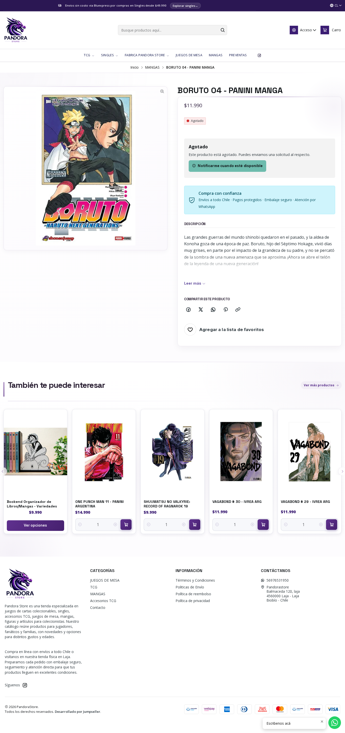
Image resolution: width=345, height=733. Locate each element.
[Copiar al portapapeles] (238, 310)
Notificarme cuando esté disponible (230, 166)
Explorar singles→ (185, 6)
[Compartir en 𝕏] (200, 310)
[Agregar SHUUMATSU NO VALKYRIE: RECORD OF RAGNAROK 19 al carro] (194, 524)
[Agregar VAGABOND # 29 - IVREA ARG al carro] (331, 524)
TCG (93, 587)
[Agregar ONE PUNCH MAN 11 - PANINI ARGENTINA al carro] (126, 524)
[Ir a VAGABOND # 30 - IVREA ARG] (241, 451)
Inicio (135, 67)
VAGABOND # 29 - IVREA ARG (305, 501)
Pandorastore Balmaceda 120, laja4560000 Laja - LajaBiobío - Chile (283, 594)
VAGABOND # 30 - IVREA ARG (237, 501)
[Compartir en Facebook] (188, 310)
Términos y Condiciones (195, 580)
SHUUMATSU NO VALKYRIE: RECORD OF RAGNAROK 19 (167, 503)
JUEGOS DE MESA (104, 580)
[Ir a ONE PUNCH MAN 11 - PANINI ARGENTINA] (104, 451)
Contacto (97, 607)
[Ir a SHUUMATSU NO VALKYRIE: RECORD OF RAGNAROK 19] (172, 451)
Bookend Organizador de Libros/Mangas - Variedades (32, 503)
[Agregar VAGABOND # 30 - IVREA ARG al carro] (263, 524)
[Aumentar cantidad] (115, 524)
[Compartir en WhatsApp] (213, 310)
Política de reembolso (193, 593)
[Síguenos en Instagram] (259, 55)
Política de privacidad (193, 600)
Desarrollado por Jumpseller (77, 711)
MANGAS (152, 67)
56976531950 (277, 580)
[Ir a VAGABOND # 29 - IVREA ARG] (309, 451)
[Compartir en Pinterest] (225, 310)
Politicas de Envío (190, 587)
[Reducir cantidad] (80, 524)
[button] (89, 55)
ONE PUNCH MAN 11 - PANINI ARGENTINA (99, 503)
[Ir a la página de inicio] (15, 30)
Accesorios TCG (103, 600)
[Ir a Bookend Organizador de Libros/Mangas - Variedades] (35, 451)
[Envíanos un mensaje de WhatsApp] (334, 722)
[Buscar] (222, 30)
